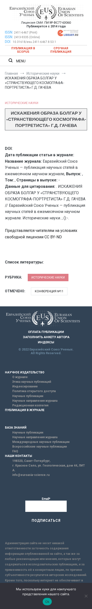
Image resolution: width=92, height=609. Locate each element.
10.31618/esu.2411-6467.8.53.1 (34, 42)
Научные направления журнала (34, 400)
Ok (47, 602)
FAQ (15, 451)
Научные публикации (27, 396)
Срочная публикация (60, 50)
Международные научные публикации (40, 442)
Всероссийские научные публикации (39, 446)
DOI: (8, 42)
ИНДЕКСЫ (46, 342)
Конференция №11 (49, 291)
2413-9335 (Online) (27, 37)
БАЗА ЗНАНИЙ (15, 427)
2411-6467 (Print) (25, 32)
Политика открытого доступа (34, 391)
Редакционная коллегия (30, 405)
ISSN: (9, 32)
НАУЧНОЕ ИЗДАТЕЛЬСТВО (24, 372)
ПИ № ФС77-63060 (57, 22)
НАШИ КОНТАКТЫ (18, 456)
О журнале (20, 377)
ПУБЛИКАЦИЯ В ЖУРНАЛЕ (24, 410)
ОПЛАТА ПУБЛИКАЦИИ (46, 332)
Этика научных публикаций (31, 381)
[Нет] (85, 595)
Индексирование (25, 386)
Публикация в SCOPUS (23, 50)
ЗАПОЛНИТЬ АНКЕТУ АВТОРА (46, 337)
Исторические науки (21, 103)
